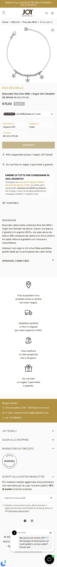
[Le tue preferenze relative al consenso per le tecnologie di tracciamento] (5, 562)
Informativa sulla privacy (18, 511)
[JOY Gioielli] (27, 13)
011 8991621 (15, 417)
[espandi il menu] (4, 12)
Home (5, 22)
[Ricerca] (46, 13)
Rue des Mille (30, 22)
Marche (16, 22)
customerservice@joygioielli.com (30, 412)
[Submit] (51, 497)
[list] (28, 54)
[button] (52, 13)
